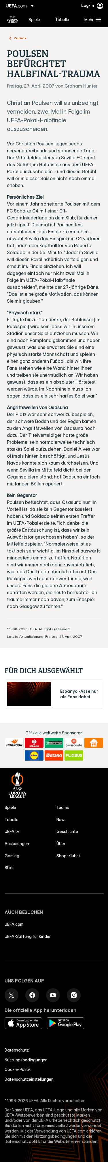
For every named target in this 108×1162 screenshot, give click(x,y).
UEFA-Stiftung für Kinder (28, 936)
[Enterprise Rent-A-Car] (54, 743)
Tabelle (11, 819)
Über (60, 843)
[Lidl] (34, 755)
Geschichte (67, 831)
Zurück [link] (20, 38)
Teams (62, 807)
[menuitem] (37, 19)
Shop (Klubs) (68, 856)
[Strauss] (34, 743)
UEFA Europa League (12, 19)
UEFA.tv (12, 831)
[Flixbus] (74, 755)
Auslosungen (17, 843)
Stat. (9, 867)
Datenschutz (17, 1050)
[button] (91, 19)
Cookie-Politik (18, 1069)
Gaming (12, 856)
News (61, 819)
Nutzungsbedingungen (26, 1060)
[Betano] (54, 755)
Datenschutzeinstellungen (29, 1079)
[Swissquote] (74, 743)
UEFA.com (14, 924)
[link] (34, 19)
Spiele (10, 807)
